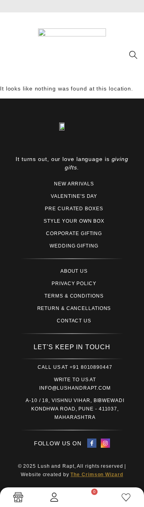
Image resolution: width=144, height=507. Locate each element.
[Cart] (90, 496)
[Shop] (18, 497)
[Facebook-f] (91, 443)
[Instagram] (105, 443)
